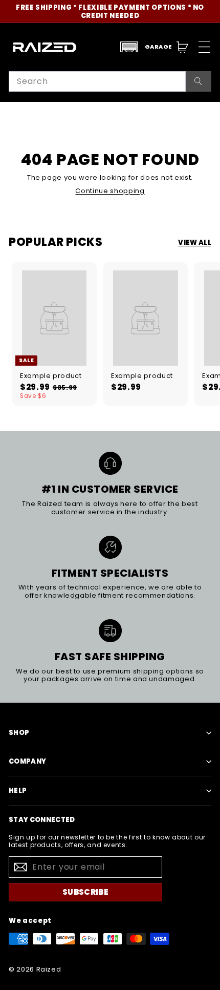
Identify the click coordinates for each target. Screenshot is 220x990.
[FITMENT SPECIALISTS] (110, 547)
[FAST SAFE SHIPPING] (110, 630)
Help (18, 790)
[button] (145, 47)
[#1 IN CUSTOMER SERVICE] (110, 463)
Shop (19, 733)
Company (27, 761)
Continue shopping (109, 191)
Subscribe (85, 892)
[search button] (198, 81)
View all (194, 243)
